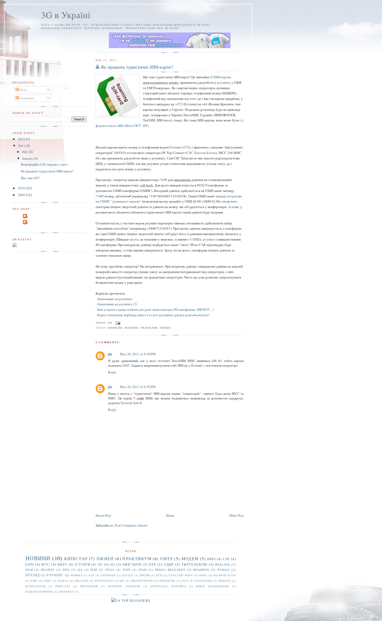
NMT (47, 581)
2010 (22, 188)
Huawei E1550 (225, 575)
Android (108, 575)
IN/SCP (202, 185)
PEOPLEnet (104, 581)
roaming (132, 327)
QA (80, 570)
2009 (22, 194)
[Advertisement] (190, 497)
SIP (122, 581)
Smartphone (142, 581)
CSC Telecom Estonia (202, 152)
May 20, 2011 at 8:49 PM (138, 354)
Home (170, 515)
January (28, 158)
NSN (66, 570)
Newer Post (103, 515)
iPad (143, 570)
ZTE (152, 564)
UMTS (166, 558)
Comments (27, 98)
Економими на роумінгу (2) (117, 304)
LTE (226, 559)
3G (100, 564)
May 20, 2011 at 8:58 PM (138, 386)
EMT (126, 365)
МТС (45, 564)
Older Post (236, 515)
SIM (93, 570)
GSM (29, 570)
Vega (109, 570)
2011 (22, 145)
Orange (82, 581)
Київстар (76, 558)
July (25, 151)
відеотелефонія (39, 591)
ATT (91, 575)
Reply (112, 372)
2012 (22, 139)
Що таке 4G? (30, 178)
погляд (32, 575)
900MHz (76, 575)
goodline (115, 327)
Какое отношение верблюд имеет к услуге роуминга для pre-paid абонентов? (153, 315)
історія (82, 564)
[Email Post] (117, 322)
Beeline (222, 564)
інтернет (66, 591)
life (29, 564)
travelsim (149, 327)
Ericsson (132, 564)
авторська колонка (168, 586)
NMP (34, 581)
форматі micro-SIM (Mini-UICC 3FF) (122, 125)
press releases (170, 570)
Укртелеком (194, 564)
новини (38, 558)
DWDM (145, 575)
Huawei (48, 570)
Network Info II (131, 402)
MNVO (120, 152)
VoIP (163, 179)
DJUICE (128, 575)
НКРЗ (62, 564)
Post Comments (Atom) (131, 525)
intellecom (35, 586)
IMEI (211, 559)
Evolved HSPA (181, 575)
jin (110, 353)
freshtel (167, 581)
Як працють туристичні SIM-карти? (137, 67)
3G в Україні (65, 15)
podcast (62, 586)
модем (190, 558)
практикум (137, 558)
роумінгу (224, 82)
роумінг (55, 575)
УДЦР (169, 564)
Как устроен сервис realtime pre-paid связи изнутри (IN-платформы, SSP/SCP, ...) (155, 309)
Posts (23, 89)
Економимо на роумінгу (115, 298)
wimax (223, 570)
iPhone (225, 581)
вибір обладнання (212, 586)
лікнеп (165, 327)
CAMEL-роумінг (202, 239)
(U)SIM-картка (220, 77)
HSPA (203, 575)
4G (112, 564)
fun (185, 581)
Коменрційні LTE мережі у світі (44, 164)
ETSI (159, 575)
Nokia (62, 581)
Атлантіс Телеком (124, 586)
